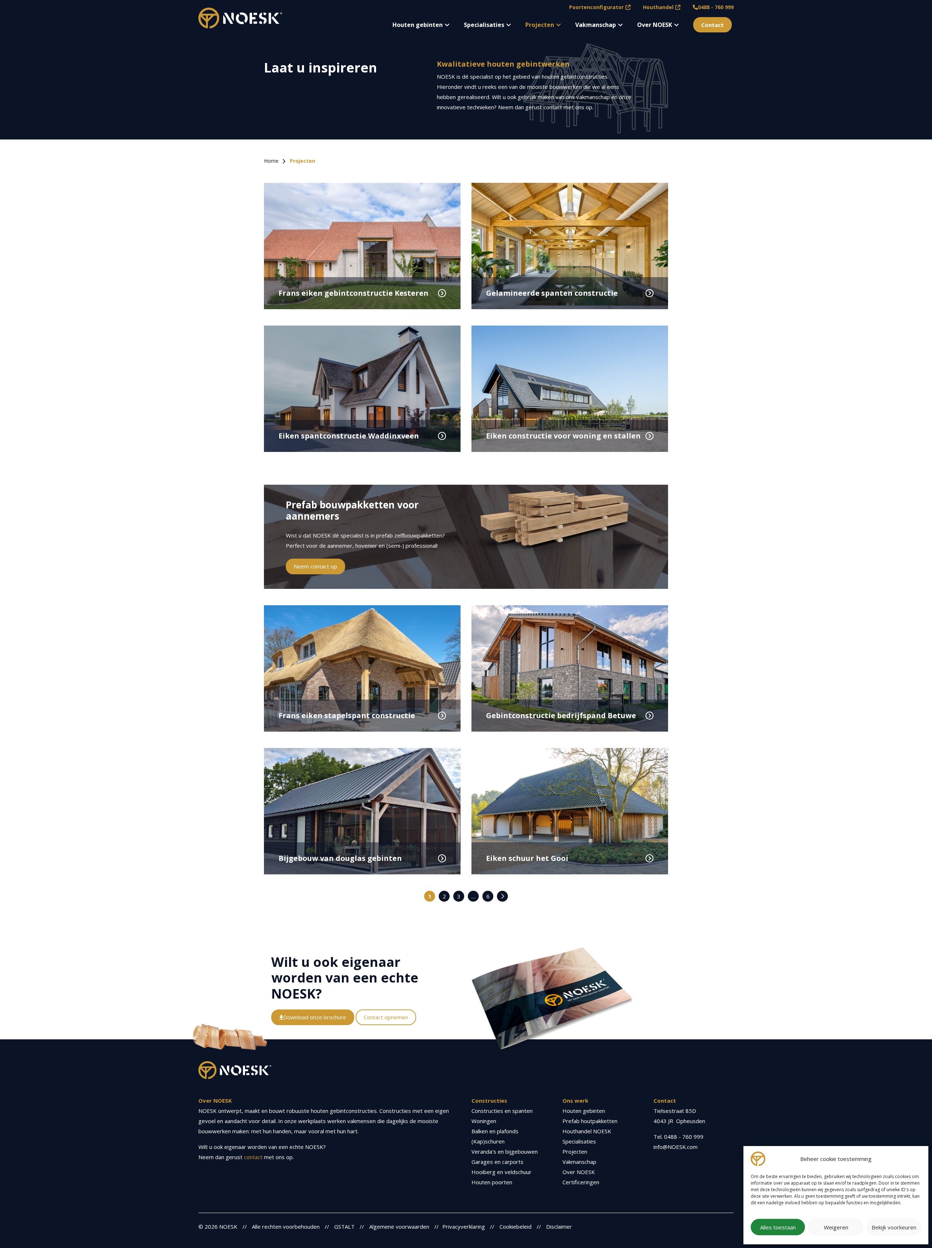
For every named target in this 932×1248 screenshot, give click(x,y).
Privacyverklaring (463, 1226)
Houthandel (658, 7)
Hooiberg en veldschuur (501, 1172)
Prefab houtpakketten (589, 1121)
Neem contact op (315, 566)
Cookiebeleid (515, 1226)
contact (253, 1157)
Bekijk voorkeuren (894, 1227)
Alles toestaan (778, 1227)
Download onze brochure (314, 1017)
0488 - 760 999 (716, 7)
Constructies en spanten (502, 1110)
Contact (712, 24)
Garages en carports (497, 1161)
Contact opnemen (386, 1017)
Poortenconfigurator (596, 7)
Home (271, 160)
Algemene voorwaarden (399, 1226)
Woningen (483, 1121)
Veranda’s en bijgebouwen (504, 1151)
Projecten (539, 25)
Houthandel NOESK (586, 1131)
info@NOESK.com (675, 1146)
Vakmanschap (595, 25)
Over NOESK (654, 25)
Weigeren (836, 1227)
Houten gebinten (417, 25)
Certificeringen (580, 1182)
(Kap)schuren (488, 1141)
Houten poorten (491, 1182)
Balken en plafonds (494, 1131)
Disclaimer (559, 1226)
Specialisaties (484, 25)
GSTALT (344, 1226)
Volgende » (502, 896)
